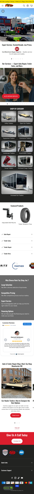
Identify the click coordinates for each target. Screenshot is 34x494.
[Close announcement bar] (32, 1)
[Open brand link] (7, 265)
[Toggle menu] (2, 5)
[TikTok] (19, 478)
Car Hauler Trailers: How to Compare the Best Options (16, 401)
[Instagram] (15, 478)
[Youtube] (22, 478)
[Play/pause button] (3, 11)
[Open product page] (8, 116)
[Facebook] (12, 478)
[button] (24, 6)
